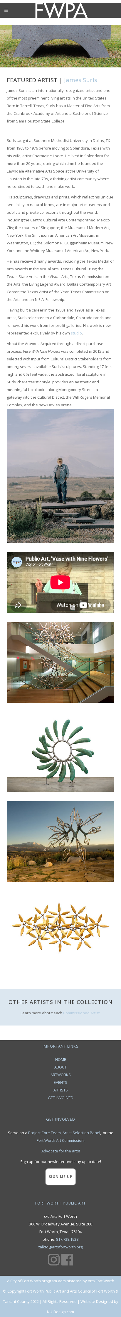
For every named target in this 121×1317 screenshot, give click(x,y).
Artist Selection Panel (81, 1132)
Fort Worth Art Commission (60, 1140)
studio (76, 333)
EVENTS (60, 1082)
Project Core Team (44, 1132)
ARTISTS (60, 1090)
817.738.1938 (67, 1239)
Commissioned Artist (81, 1013)
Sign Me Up (61, 1176)
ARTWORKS (61, 1074)
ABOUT (60, 1067)
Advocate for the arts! (60, 1151)
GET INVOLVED (60, 1097)
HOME (60, 1059)
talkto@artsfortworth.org (60, 1247)
